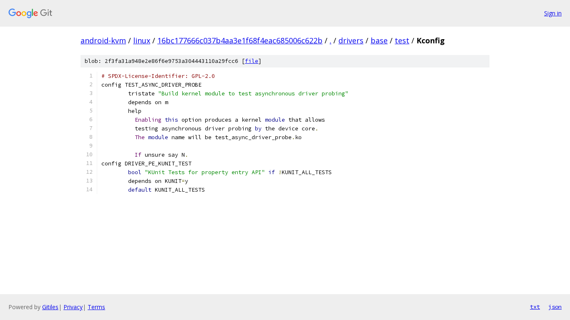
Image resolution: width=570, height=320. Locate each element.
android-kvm (103, 40)
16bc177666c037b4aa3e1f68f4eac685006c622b (240, 40)
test (402, 40)
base (379, 40)
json (555, 306)
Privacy (73, 307)
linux (141, 40)
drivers (350, 40)
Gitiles (50, 307)
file (251, 61)
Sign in (553, 13)
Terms (96, 307)
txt (535, 306)
